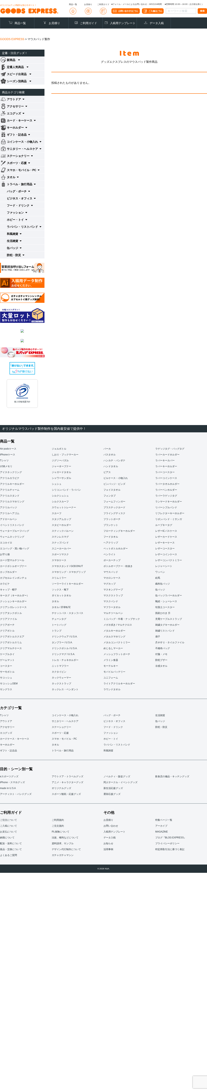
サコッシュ (6, 677)
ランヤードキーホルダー (168, 501)
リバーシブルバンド (166, 507)
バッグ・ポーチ (112, 715)
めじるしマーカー (113, 648)
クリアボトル (7, 630)
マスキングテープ (113, 589)
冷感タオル (161, 666)
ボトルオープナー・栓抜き (118, 566)
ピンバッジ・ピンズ (114, 484)
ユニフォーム (111, 677)
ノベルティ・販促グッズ (117, 776)
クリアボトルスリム (11, 642)
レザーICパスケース (166, 531)
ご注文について (8, 820)
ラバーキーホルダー (166, 466)
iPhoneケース (7, 454)
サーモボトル (7, 671)
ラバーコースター (165, 472)
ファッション (111, 733)
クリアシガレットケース (13, 607)
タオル (55, 601)
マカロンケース (112, 577)
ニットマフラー (60, 666)
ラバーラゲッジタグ (166, 495)
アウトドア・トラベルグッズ (67, 776)
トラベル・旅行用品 (63, 750)
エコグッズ (6, 733)
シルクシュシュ (60, 495)
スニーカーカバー (61, 548)
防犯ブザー (161, 660)
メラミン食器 (111, 660)
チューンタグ (59, 619)
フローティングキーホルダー (119, 531)
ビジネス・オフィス (114, 721)
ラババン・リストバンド (117, 744)
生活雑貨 (160, 715)
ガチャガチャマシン (63, 855)
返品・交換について (11, 849)
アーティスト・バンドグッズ (16, 794)
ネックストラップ (61, 683)
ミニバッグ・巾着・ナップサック (122, 619)
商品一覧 (20, 23)
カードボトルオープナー (13, 566)
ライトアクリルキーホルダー (119, 683)
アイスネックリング (11, 472)
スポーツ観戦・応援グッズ (66, 794)
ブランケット (111, 525)
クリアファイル (8, 619)
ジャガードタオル (61, 472)
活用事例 (108, 849)
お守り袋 (5, 554)
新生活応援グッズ (113, 788)
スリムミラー (59, 577)
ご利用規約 (58, 820)
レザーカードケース (166, 536)
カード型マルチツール (12, 560)
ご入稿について (8, 825)
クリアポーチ (7, 624)
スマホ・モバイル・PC (64, 738)
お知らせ (108, 843)
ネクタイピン (59, 671)
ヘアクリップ (111, 542)
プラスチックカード (114, 507)
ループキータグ (163, 525)
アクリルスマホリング (12, 501)
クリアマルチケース (11, 648)
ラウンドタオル (112, 689)
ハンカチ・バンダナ (114, 460)
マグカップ (110, 583)
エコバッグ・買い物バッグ (14, 548)
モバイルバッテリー (114, 671)
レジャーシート (163, 566)
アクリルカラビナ (9, 478)
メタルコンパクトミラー (117, 642)
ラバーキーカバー (165, 460)
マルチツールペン (113, 613)
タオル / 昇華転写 (61, 607)
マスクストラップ (113, 595)
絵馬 (157, 577)
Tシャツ (4, 460)
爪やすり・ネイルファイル (169, 642)
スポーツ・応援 (60, 733)
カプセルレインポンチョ (13, 577)
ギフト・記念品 (8, 750)
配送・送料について (11, 843)
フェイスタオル (112, 489)
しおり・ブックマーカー (65, 454)
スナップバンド (60, 542)
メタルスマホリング (114, 636)
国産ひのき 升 (162, 613)
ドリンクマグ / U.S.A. (63, 654)
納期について (7, 837)
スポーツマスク (60, 554)
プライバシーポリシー (167, 843)
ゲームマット (7, 660)
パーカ (107, 448)
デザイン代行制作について (66, 849)
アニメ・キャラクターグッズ (67, 782)
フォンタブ (110, 495)
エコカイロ (6, 542)
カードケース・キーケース (14, 738)
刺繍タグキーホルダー (167, 624)
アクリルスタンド (9, 495)
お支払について (8, 831)
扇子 (157, 636)
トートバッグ (59, 624)
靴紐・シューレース (166, 601)
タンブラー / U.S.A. (62, 642)
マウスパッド (111, 572)
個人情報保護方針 (22, 402)
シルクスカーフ (60, 501)
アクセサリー (7, 727)
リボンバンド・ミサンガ (168, 519)
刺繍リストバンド (165, 630)
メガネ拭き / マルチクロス (118, 624)
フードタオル (111, 536)
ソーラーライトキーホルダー (67, 583)
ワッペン (160, 572)
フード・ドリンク (113, 727)
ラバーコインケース (166, 478)
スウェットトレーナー (64, 507)
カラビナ (5, 583)
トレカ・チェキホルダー (65, 660)
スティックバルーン (63, 531)
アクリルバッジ (8, 507)
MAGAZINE (161, 831)
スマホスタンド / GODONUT (67, 566)
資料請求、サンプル (63, 843)
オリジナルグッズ (61, 788)
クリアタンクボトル (11, 613)
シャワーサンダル (61, 478)
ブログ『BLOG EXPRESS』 (170, 837)
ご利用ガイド (88, 23)
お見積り (54, 23)
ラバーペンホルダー (166, 489)
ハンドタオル (111, 466)
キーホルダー (7, 744)
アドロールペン (8, 519)
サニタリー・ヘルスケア (65, 721)
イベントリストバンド (12, 525)
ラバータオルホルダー (167, 484)
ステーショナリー (61, 727)
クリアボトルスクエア (12, 636)
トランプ (56, 630)
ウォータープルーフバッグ (14, 531)
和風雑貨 (108, 750)
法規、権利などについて (65, 837)
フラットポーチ (112, 519)
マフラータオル (112, 607)
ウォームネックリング (12, 536)
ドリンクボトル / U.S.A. (64, 648)
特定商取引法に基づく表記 (169, 849)
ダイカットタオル (61, 595)
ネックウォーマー (61, 677)
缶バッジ (160, 589)
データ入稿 (157, 23)
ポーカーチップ (112, 560)
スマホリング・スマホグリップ (69, 572)
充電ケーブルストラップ (168, 619)
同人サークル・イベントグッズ (120, 782)
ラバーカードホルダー (167, 454)
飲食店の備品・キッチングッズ (172, 776)
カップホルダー (8, 572)
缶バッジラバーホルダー (168, 595)
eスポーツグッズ (9, 776)
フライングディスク (114, 513)
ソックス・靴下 (60, 589)
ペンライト (110, 554)
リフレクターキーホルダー (169, 513)
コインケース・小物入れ (65, 715)
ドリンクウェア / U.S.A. (64, 636)
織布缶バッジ (162, 583)
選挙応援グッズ (112, 794)
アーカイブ (161, 825)
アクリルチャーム (9, 489)
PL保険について (60, 831)
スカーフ (56, 513)
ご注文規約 (58, 825)
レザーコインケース (166, 554)
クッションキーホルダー (13, 601)
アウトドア (6, 721)
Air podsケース (8, 448)
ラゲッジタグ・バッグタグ (169, 448)
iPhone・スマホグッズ (12, 782)
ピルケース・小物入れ (116, 478)
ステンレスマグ (60, 536)
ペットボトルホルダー (116, 548)
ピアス (107, 472)
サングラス (6, 689)
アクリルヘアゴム (9, 513)
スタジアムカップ (61, 519)
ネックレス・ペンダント (65, 689)
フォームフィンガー (114, 501)
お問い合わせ (111, 825)
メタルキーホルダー (114, 630)
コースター (6, 666)
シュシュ (56, 484)
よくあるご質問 (8, 855)
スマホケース (59, 560)
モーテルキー (111, 666)
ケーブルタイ (7, 654)
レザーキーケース (165, 542)
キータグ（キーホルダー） (14, 595)
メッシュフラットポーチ (117, 654)
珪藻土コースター (165, 607)
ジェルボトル (59, 448)
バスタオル (110, 454)
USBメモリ (6, 466)
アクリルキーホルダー (12, 484)
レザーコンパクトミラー (168, 560)
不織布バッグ (162, 648)
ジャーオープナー (61, 466)
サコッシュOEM (9, 683)
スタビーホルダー (61, 525)
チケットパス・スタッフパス (67, 613)
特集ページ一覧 (163, 820)
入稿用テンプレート (122, 23)
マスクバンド (111, 601)
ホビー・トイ (111, 738)
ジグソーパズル (60, 460)
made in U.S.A (8, 788)
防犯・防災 (161, 727)
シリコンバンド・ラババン (66, 489)
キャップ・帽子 (8, 589)
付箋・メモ (161, 654)
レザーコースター (165, 548)
